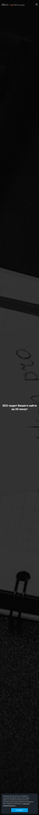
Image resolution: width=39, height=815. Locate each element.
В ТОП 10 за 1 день (19, 5)
